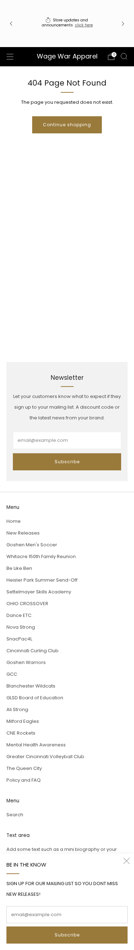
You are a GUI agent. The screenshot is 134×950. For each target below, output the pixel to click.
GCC (11, 674)
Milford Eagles (22, 721)
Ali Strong (17, 709)
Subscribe (67, 935)
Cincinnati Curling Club (32, 650)
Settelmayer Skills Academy (38, 591)
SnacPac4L (19, 638)
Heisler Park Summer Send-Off (42, 580)
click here (84, 25)
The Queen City (24, 768)
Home (13, 521)
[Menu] (10, 56)
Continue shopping (67, 125)
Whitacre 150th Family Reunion (41, 556)
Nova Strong (20, 627)
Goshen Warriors (26, 662)
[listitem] (67, 23)
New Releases (23, 533)
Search (14, 814)
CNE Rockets (20, 733)
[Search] (124, 56)
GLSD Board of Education (34, 697)
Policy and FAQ (23, 780)
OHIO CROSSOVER (27, 603)
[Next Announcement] (123, 23)
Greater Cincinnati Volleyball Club (45, 756)
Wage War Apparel (67, 56)
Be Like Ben (19, 568)
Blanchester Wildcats (30, 686)
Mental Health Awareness (36, 744)
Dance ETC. (19, 615)
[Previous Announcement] (11, 23)
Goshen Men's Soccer (31, 544)
